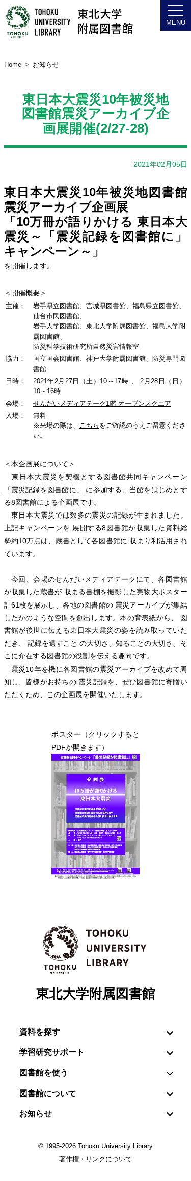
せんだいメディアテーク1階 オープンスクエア (102, 403)
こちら (89, 425)
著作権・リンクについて (95, 1159)
